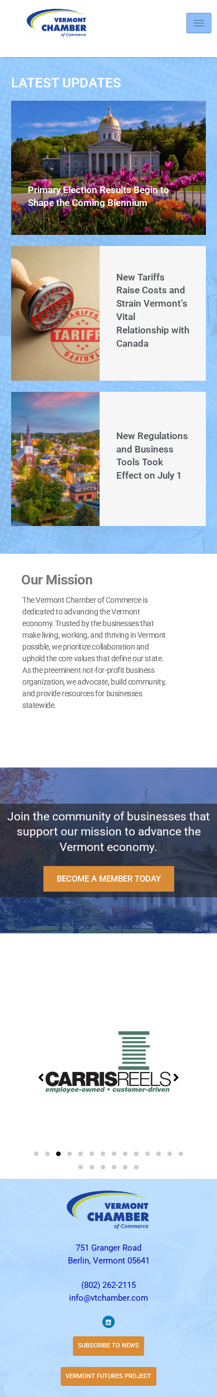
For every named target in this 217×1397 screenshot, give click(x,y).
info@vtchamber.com (108, 1298)
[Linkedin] (108, 1322)
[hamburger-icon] (198, 23)
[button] (36, 1154)
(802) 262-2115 (108, 1285)
